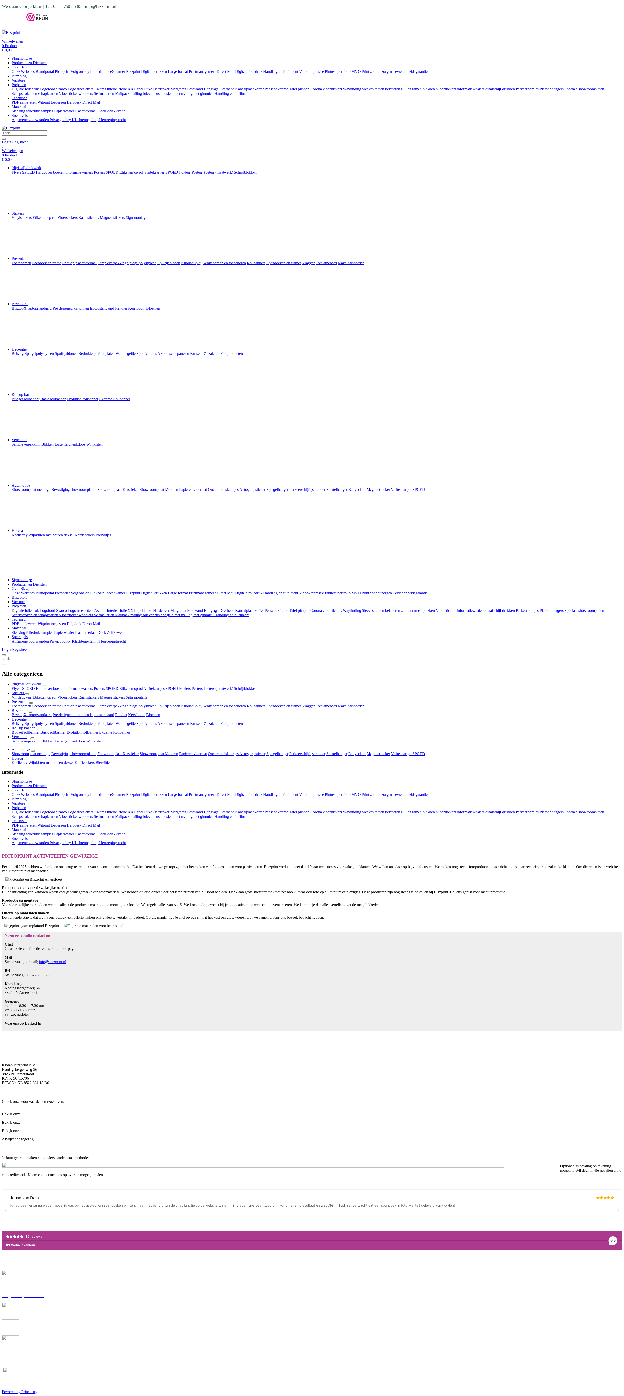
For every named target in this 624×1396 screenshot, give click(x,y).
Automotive (21, 485)
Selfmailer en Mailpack (112, 93)
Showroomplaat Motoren (159, 754)
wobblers (86, 93)
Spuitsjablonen (168, 706)
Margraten (178, 89)
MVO (356, 71)
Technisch (19, 98)
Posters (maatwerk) (218, 688)
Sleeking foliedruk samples (33, 111)
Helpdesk (74, 102)
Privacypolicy (61, 120)
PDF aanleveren (25, 102)
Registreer (20, 142)
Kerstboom (136, 715)
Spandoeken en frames (283, 706)
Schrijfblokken (245, 688)
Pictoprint (63, 71)
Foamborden (21, 706)
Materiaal (19, 107)
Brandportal (45, 71)
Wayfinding (352, 89)
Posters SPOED (106, 688)
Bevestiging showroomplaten (73, 754)
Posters (197, 688)
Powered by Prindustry (19, 1392)
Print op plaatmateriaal (79, 706)
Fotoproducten (231, 724)
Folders (185, 688)
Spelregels (20, 115)
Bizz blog (19, 76)
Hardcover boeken (50, 688)
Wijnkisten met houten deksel (51, 763)
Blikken (47, 741)
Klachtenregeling (85, 120)
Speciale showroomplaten (584, 89)
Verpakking (20, 440)
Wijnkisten (94, 741)
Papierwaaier (64, 111)
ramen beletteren (388, 89)
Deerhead (227, 89)
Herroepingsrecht (112, 120)
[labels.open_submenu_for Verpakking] (32, 738)
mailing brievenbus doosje (151, 93)
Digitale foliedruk (249, 71)
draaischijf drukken (500, 89)
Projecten (19, 85)
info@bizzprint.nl (52, 962)
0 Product (9, 48)
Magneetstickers (112, 697)
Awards (100, 89)
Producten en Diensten (29, 63)
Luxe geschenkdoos (70, 741)
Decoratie (19, 349)
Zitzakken (211, 724)
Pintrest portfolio (338, 71)
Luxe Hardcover (157, 89)
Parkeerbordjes (528, 89)
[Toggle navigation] (4, 29)
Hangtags (211, 89)
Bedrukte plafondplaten (96, 724)
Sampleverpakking (112, 706)
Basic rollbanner (53, 732)
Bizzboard (20, 304)
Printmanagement (203, 71)
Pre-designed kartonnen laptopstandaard (83, 715)
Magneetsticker (378, 754)
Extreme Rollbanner (114, 732)
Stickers (18, 213)
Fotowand (195, 89)
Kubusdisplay (191, 706)
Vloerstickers (446, 89)
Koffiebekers (85, 763)
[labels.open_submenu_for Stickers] (27, 694)
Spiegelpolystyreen (141, 706)
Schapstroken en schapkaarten (35, 93)
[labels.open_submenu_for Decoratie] (29, 720)
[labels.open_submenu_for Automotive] (33, 751)
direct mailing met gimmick (193, 93)
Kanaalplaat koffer (250, 89)
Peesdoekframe (277, 89)
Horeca (17, 530)
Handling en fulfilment (281, 71)
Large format (178, 71)
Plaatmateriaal (86, 111)
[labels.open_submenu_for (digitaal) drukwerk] (44, 685)
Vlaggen (308, 706)
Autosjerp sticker (252, 754)
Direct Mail (226, 71)
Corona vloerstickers (326, 89)
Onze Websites (24, 71)
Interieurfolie (117, 89)
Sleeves (368, 89)
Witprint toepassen (52, 102)
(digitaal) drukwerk (26, 168)
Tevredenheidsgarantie (410, 71)
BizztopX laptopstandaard (32, 715)
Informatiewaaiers (79, 688)
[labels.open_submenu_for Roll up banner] (37, 729)
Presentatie (20, 258)
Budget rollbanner (25, 732)
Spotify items (146, 724)
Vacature (18, 80)
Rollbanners (256, 706)
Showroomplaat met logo (31, 754)
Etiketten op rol (131, 688)
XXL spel (136, 89)
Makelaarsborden (351, 706)
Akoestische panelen (173, 724)
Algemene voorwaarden (31, 120)
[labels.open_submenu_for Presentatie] (31, 703)
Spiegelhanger (277, 754)
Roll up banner (23, 394)
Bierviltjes (103, 763)
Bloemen (153, 715)
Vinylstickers (22, 697)
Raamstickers (88, 697)
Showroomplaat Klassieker (118, 754)
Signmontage (22, 58)
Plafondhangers (552, 89)
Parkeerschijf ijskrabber (307, 754)
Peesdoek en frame (46, 706)
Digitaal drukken (154, 71)
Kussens (196, 724)
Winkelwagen (12, 41)
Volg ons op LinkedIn (88, 71)
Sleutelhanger (336, 754)
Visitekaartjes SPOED (161, 688)
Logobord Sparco (54, 89)
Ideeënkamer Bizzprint (123, 71)
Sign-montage (136, 697)
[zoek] (4, 139)
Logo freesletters (81, 89)
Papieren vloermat (193, 754)
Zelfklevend (116, 111)
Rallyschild (357, 754)
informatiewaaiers (471, 89)
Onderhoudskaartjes (223, 754)
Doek (102, 111)
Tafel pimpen (299, 89)
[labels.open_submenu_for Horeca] (26, 759)
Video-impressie (312, 71)
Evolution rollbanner (82, 732)
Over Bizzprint (23, 67)
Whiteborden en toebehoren (224, 706)
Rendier (121, 715)
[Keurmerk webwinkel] (37, 20)
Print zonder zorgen (377, 71)
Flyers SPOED (23, 688)
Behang (18, 724)
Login (7, 142)
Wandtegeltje (126, 724)
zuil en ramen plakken (418, 89)
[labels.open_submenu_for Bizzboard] (30, 712)
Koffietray (20, 763)
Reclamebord (326, 706)
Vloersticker (69, 93)
